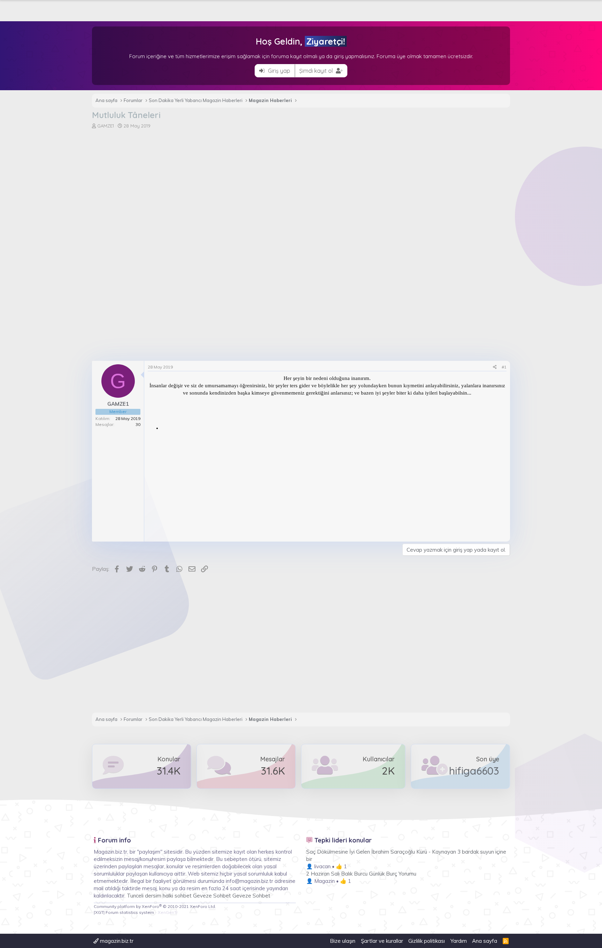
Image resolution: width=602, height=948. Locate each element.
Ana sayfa (484, 941)
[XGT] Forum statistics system (136, 912)
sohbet (184, 895)
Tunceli (135, 895)
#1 (504, 367)
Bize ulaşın (342, 941)
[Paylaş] (495, 367)
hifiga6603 (474, 770)
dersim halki (159, 895)
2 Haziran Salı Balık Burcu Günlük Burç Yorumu (361, 873)
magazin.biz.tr (116, 941)
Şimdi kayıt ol (316, 70)
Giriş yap (278, 70)
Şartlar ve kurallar (382, 941)
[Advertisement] (301, 181)
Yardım (458, 941)
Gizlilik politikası (426, 941)
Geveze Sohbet (212, 895)
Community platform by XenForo (155, 906)
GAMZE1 (105, 126)
